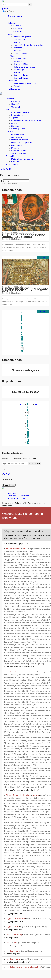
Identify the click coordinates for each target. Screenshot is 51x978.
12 (22, 343)
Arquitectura (18, 61)
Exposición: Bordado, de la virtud (28, 45)
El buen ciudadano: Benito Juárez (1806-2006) (23, 236)
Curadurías (18, 26)
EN (12, 11)
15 (22, 351)
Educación (12, 81)
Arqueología (18, 69)
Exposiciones (19, 39)
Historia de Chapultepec (24, 67)
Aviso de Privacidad (16, 498)
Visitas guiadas (20, 53)
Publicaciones (14, 89)
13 (22, 346)
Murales (17, 72)
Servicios (17, 50)
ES (6, 11)
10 (22, 337)
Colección (12, 23)
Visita (10, 34)
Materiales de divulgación (24, 83)
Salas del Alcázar (21, 78)
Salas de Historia (21, 75)
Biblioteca (17, 48)
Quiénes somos (20, 59)
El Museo (12, 56)
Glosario (17, 86)
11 (22, 340)
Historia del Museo (21, 64)
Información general (22, 37)
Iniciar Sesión (16, 16)
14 (22, 349)
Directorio (12, 493)
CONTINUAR (34, 463)
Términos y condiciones (18, 496)
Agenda (16, 42)
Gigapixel (17, 31)
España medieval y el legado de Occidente (25, 290)
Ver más (42, 257)
